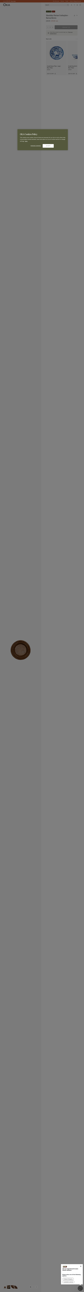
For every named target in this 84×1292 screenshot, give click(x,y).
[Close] (65, 131)
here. (26, 141)
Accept (48, 145)
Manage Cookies (36, 145)
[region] (42, 139)
